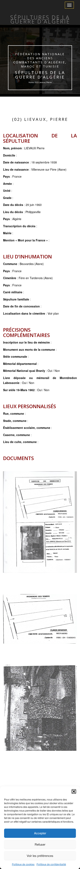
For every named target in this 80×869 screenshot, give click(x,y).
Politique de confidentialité (51, 864)
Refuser (40, 844)
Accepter (40, 833)
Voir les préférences (40, 855)
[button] (74, 791)
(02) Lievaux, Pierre (40, 119)
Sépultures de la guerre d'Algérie (40, 75)
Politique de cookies (23, 864)
